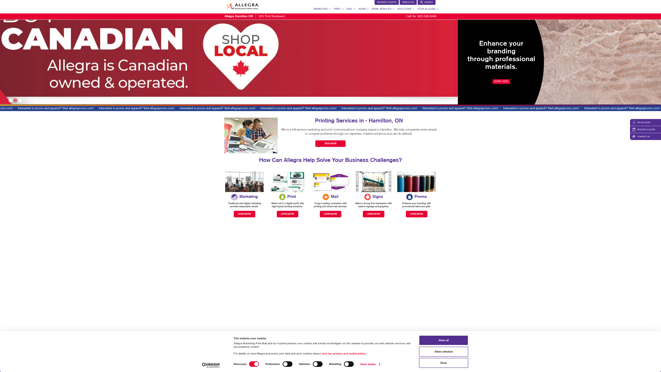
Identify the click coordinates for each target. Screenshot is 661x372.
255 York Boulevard (255, 16)
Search (428, 2)
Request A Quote (386, 2)
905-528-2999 (426, 16)
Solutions (404, 9)
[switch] (287, 364)
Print (337, 9)
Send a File (408, 2)
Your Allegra (426, 9)
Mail (349, 9)
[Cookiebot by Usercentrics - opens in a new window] (211, 365)
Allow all (443, 340)
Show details (368, 364)
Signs (362, 9)
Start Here (43, 81)
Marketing (321, 9)
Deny (443, 362)
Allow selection (443, 351)
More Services (381, 9)
